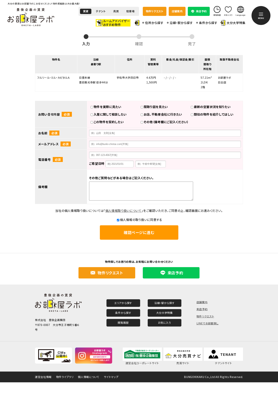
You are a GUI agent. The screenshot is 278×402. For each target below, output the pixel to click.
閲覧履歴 (123, 322)
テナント (101, 11)
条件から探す (208, 22)
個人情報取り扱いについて (123, 210)
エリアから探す (123, 303)
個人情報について (88, 377)
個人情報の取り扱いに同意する (141, 219)
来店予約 (202, 309)
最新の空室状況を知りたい (212, 106)
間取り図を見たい (156, 106)
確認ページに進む (139, 232)
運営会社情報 (43, 377)
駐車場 (130, 11)
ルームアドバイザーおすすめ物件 (116, 22)
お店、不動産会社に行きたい (163, 114)
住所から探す (154, 22)
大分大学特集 (236, 23)
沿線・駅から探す (181, 22)
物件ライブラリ (64, 377)
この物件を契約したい (109, 122)
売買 (116, 11)
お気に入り (164, 322)
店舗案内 (177, 11)
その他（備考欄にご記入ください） (166, 122)
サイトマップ (111, 377)
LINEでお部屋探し (207, 323)
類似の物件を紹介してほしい (213, 114)
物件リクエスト (154, 11)
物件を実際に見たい (107, 106)
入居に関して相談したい (110, 114)
